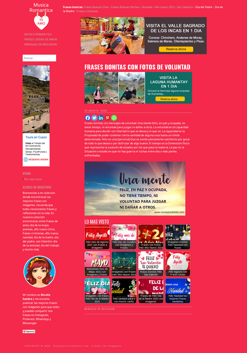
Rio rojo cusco (33, 179)
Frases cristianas (87, 11)
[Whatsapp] (114, 118)
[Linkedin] (101, 118)
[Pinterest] (107, 118)
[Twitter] (94, 118)
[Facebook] (88, 118)
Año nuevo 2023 (165, 7)
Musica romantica (38, 34)
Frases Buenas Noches (125, 7)
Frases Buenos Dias (96, 7)
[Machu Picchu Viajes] (144, 53)
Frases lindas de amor (40, 39)
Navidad (147, 7)
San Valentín (185, 7)
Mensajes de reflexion (40, 44)
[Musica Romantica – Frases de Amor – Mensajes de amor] (41, 30)
